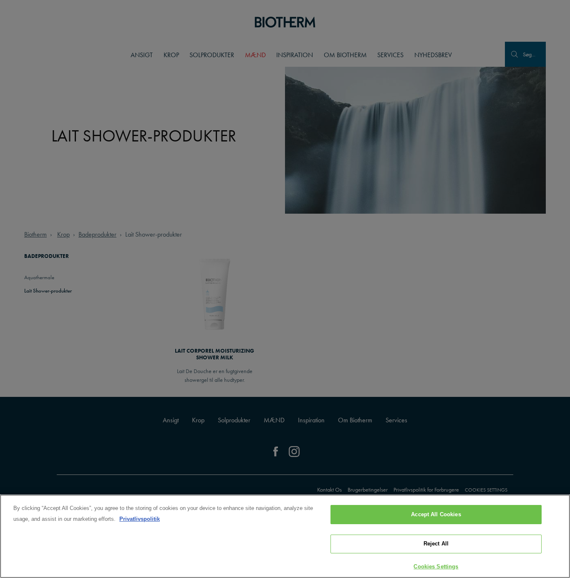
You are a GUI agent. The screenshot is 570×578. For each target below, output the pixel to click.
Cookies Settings (436, 566)
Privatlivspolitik (139, 519)
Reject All (436, 544)
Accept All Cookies (436, 514)
